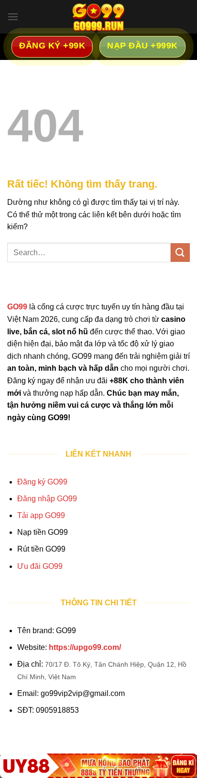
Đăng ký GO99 (42, 482)
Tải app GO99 (41, 515)
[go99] (98, 17)
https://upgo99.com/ (85, 647)
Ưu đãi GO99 (40, 566)
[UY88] (98, 766)
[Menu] (13, 16)
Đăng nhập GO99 (47, 499)
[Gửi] (180, 252)
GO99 (17, 307)
